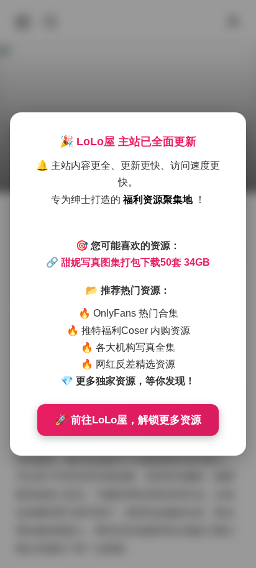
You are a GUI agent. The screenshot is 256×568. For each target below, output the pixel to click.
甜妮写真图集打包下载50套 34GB (135, 262)
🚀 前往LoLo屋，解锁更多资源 (128, 420)
